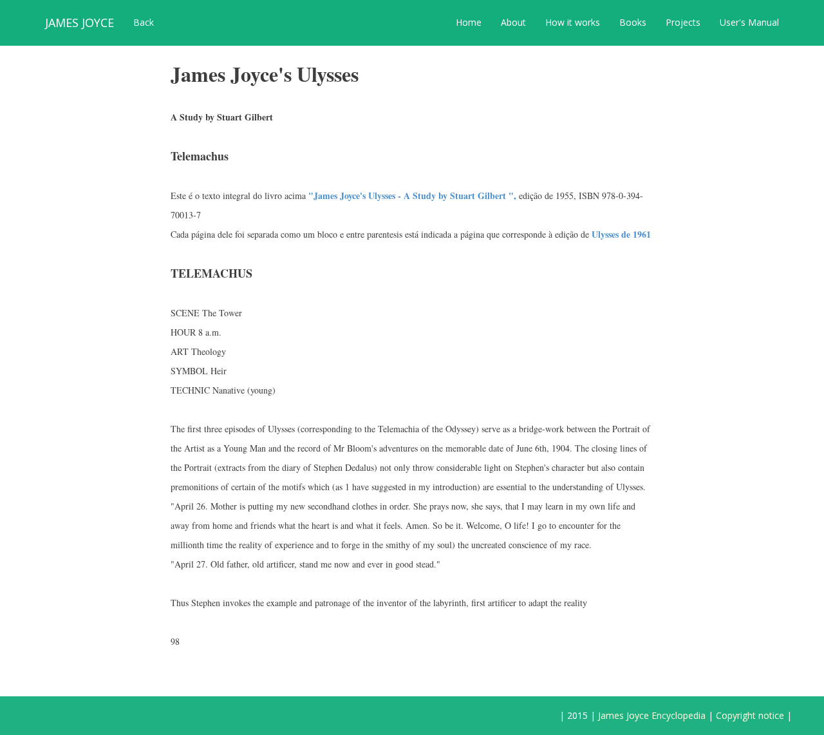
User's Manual (749, 22)
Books (632, 22)
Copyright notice (750, 715)
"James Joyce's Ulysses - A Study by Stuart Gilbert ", (412, 195)
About (513, 22)
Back (143, 22)
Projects (683, 22)
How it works (572, 22)
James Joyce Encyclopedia (652, 715)
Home (469, 22)
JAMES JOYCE (79, 22)
